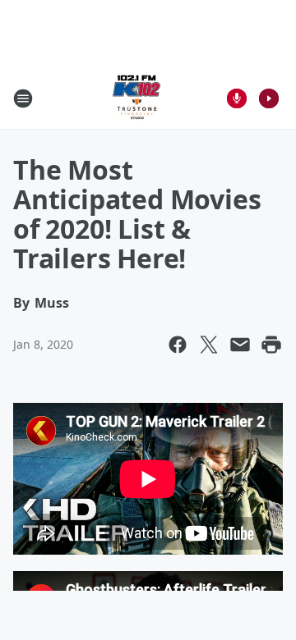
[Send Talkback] (237, 98)
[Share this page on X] (208, 344)
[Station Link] (136, 98)
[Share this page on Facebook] (177, 344)
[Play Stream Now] (269, 98)
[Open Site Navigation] (23, 98)
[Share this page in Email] (240, 344)
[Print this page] (271, 344)
